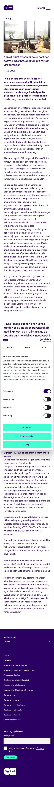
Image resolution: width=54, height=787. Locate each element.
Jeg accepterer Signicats (26, 750)
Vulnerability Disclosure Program (18, 690)
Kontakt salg (9, 695)
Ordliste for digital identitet (16, 680)
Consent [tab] (10, 347)
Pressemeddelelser (12, 675)
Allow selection (27, 436)
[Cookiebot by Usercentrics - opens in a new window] (39, 340)
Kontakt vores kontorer (14, 705)
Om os (6, 655)
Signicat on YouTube (13, 714)
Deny (27, 444)
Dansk (7, 641)
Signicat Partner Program (15, 665)
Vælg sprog (10, 637)
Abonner (10, 757)
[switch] (47, 399)
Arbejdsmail (9, 735)
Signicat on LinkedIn (13, 710)
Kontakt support (11, 700)
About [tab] (44, 347)
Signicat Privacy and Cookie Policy (19, 670)
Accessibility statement (14, 685)
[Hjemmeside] (8, 7)
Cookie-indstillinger (12, 719)
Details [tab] (27, 347)
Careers (7, 660)
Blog (7, 18)
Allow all (27, 427)
